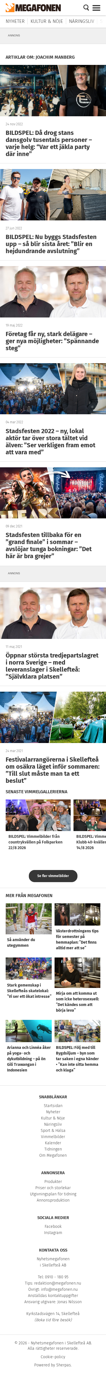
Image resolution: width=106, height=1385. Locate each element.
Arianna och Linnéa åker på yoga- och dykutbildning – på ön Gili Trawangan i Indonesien (29, 1059)
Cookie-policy (53, 1357)
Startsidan (53, 1105)
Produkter (53, 1181)
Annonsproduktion (53, 1200)
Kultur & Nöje (47, 21)
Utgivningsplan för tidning (53, 1194)
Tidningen (53, 1149)
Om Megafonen (53, 1155)
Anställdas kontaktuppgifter (53, 1295)
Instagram (53, 1232)
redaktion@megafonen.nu (57, 1283)
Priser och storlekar (53, 1187)
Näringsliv (81, 21)
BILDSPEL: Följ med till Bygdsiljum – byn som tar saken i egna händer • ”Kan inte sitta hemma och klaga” (77, 1059)
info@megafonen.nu (59, 1289)
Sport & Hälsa (53, 1130)
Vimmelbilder (53, 1136)
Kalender (53, 1143)
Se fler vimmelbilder (53, 876)
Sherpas (63, 1365)
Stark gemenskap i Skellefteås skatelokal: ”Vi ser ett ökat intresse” (29, 991)
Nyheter (15, 21)
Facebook (53, 1226)
